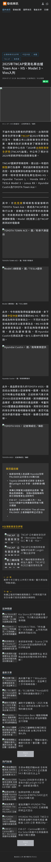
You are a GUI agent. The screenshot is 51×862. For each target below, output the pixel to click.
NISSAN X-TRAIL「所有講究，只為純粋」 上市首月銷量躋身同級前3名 (32, 629)
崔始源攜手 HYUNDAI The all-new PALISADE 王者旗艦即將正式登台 (27, 511)
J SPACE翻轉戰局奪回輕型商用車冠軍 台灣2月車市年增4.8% (32, 730)
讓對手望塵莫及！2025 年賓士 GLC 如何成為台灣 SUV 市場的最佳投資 (33, 705)
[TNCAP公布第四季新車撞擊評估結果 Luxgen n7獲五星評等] (12, 550)
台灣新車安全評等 (11, 54)
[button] (47, 3)
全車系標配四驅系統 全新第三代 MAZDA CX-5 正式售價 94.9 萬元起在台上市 (32, 770)
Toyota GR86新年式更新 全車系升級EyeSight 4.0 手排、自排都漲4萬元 (27, 483)
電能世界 (38, 9)
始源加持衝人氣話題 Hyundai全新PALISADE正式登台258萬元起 (26, 475)
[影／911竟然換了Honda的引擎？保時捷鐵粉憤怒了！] (9, 694)
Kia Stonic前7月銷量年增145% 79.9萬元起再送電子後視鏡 (33, 617)
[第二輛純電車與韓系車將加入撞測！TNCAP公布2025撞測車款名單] (12, 563)
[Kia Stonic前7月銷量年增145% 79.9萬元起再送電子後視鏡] (9, 618)
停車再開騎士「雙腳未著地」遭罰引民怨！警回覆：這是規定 (33, 742)
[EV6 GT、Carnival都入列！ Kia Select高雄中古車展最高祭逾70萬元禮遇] (9, 833)
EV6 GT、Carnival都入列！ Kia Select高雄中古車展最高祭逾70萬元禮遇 (26, 503)
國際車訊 (27, 9)
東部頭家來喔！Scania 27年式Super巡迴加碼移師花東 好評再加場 (33, 644)
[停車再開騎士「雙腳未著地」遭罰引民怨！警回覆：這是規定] (9, 743)
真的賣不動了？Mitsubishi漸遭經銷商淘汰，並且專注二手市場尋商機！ (32, 681)
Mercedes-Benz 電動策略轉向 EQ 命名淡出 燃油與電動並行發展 (33, 718)
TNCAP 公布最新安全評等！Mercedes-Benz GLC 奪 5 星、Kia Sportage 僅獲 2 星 (33, 537)
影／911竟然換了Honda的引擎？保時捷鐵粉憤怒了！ (33, 692)
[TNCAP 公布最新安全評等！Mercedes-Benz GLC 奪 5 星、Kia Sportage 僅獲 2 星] (12, 538)
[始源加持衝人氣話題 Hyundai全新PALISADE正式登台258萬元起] (9, 796)
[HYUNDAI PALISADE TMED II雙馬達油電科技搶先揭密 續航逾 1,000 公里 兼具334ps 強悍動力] (9, 820)
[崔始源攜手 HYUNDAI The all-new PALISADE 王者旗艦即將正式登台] (9, 808)
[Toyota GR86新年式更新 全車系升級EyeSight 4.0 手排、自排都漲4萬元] (9, 783)
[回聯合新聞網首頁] (5, 3)
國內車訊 (6, 9)
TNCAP (7, 59)
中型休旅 (26, 54)
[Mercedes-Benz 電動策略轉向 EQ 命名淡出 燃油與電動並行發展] (9, 719)
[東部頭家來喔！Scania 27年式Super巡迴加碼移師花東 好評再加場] (9, 645)
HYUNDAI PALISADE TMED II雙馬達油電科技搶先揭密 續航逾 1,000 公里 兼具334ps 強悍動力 (33, 819)
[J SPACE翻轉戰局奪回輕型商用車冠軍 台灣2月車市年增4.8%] (9, 731)
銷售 (35, 54)
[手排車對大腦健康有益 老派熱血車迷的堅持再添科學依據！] (9, 657)
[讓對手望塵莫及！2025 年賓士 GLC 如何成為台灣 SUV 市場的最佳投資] (9, 706)
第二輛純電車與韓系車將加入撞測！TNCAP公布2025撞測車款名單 (33, 562)
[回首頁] (13, 3)
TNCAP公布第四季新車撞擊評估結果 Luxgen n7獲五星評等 (33, 550)
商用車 (16, 59)
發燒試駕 (17, 9)
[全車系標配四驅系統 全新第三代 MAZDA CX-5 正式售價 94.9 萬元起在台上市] (9, 771)
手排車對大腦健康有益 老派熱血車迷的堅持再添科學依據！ (32, 656)
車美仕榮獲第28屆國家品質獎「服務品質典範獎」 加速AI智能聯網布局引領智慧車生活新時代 (26, 493)
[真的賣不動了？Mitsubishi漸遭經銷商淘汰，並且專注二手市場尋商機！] (9, 682)
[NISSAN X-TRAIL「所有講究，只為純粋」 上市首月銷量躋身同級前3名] (9, 630)
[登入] (43, 3)
